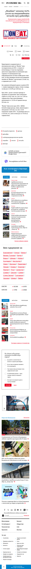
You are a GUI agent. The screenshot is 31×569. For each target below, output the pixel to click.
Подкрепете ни (20, 554)
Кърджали (7, 261)
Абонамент (5, 543)
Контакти (5, 545)
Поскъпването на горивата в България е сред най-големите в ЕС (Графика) (19, 202)
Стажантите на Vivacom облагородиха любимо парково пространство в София (14, 438)
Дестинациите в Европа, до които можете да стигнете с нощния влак (18, 331)
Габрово (13, 258)
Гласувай (8, 385)
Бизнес (10, 6)
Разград (6, 270)
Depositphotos (21, 567)
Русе (12, 270)
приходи (5, 143)
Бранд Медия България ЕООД (22, 549)
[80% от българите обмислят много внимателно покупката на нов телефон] (15, 449)
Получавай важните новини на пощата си (15, 513)
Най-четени (14, 177)
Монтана (12, 264)
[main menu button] (28, 3)
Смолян (13, 272)
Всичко (19, 530)
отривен (5, 140)
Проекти (4, 530)
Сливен (6, 272)
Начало (5, 6)
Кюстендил (17, 261)
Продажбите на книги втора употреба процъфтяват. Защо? (19, 313)
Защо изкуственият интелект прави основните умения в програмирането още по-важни (19, 322)
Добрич (20, 258)
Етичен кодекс (6, 548)
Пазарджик (22, 264)
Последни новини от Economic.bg (20, 343)
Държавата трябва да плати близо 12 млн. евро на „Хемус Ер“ (19, 227)
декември (6, 134)
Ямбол (20, 278)
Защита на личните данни (21, 538)
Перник (6, 267)
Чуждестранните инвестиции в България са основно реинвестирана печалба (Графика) (18, 236)
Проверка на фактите (8, 541)
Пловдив (21, 267)
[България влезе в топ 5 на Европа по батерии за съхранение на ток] (6, 193)
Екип (18, 541)
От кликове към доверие (17, 337)
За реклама (6, 538)
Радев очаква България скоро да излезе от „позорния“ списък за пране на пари (19, 209)
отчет (13, 140)
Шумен (13, 278)
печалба (21, 140)
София (20, 272)
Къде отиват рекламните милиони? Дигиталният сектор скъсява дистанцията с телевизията (19, 218)
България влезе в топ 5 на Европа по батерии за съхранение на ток (18, 194)
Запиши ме (26, 515)
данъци (20, 131)
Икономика (5, 521)
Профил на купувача (8, 554)
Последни (6, 177)
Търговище (19, 275)
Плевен (13, 267)
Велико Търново (9, 255)
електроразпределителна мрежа (13, 137)
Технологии (6, 527)
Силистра (19, 270)
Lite (18, 527)
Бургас (16, 252)
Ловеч (5, 264)
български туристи (9, 131)
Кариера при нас (7, 552)
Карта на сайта (20, 543)
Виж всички (26, 417)
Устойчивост (6, 524)
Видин (19, 255)
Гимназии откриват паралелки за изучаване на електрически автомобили (16, 408)
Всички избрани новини (21, 241)
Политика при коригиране (20, 546)
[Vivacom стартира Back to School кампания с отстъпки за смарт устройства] (15, 492)
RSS (27, 510)
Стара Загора (8, 275)
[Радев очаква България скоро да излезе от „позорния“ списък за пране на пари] (6, 209)
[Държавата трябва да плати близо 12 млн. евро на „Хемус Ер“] (6, 227)
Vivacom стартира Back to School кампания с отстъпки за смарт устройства (15, 502)
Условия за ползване (22, 552)
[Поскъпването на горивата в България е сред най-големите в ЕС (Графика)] (6, 201)
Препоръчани (24, 177)
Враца (5, 258)
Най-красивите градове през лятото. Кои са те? (18, 306)
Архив (15, 385)
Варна (23, 252)
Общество (13, 404)
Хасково (6, 278)
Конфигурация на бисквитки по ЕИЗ (7, 557)
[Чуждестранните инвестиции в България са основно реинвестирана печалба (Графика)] (6, 234)
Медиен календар (7, 559)
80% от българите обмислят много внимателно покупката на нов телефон (14, 459)
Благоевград (8, 252)
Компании (16, 6)
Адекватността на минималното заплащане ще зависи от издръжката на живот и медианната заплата (19, 185)
